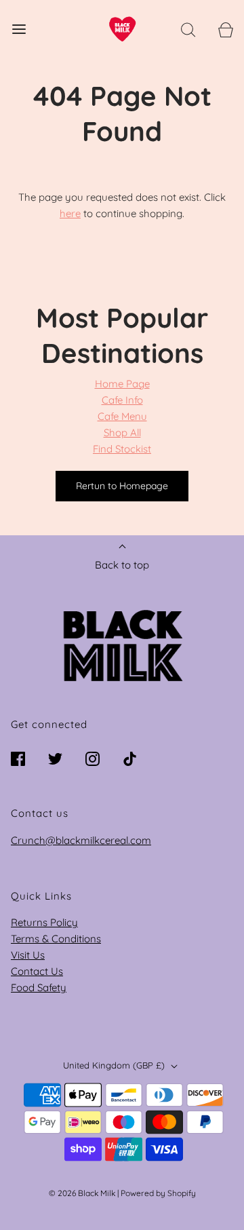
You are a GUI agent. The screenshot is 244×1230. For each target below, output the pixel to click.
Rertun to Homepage (122, 486)
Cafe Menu (122, 416)
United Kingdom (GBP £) (115, 1065)
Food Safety (38, 987)
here (70, 213)
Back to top (122, 564)
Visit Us (28, 954)
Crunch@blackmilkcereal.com (81, 840)
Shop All (122, 432)
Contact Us (37, 971)
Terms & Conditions (56, 938)
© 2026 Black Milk (82, 1193)
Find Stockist (122, 448)
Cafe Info (122, 399)
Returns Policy (44, 922)
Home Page (122, 383)
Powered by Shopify (158, 1193)
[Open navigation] (18, 28)
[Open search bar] (188, 28)
